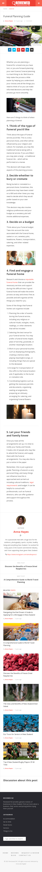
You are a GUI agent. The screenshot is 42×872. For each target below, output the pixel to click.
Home (5, 9)
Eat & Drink (7, 822)
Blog (13, 855)
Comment (29, 21)
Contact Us (25, 855)
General (11, 9)
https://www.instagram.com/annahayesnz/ (22, 554)
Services (6, 828)
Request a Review (30, 853)
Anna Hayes (9, 21)
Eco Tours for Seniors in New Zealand (18, 734)
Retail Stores (7, 825)
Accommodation (9, 819)
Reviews (15, 853)
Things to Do (7, 831)
